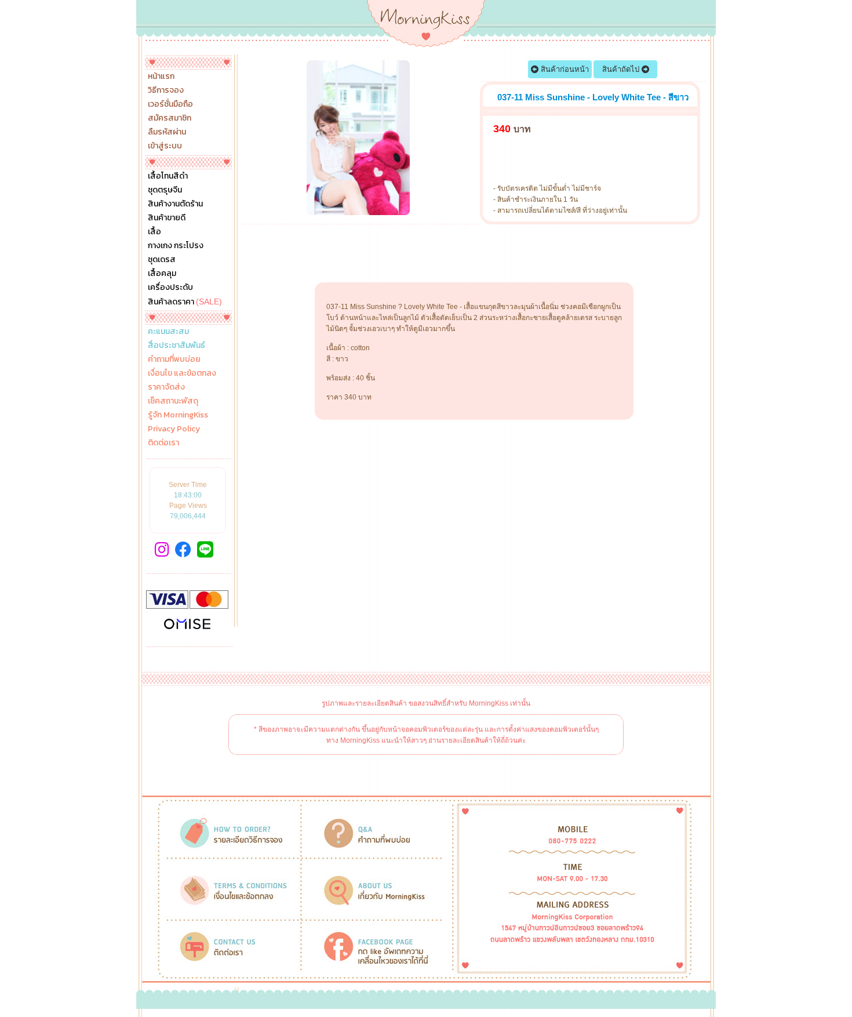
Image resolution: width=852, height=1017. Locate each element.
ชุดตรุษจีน (165, 190)
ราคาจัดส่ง (166, 387)
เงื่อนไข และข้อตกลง (182, 373)
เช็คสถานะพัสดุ (173, 401)
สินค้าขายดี (166, 218)
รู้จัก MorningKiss (178, 415)
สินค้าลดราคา (185, 301)
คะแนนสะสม (168, 331)
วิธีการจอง (166, 90)
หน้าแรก (161, 76)
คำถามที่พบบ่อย (174, 359)
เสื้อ (154, 232)
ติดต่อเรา (163, 443)
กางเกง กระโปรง (175, 246)
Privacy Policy (174, 429)
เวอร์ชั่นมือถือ (170, 104)
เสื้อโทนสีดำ (168, 176)
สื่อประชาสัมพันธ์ (176, 345)
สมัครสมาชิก (169, 118)
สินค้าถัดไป (622, 69)
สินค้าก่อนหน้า (563, 69)
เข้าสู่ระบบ (165, 146)
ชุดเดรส (162, 260)
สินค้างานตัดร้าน (175, 204)
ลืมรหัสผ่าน (167, 132)
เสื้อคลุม (162, 273)
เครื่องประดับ (170, 287)
